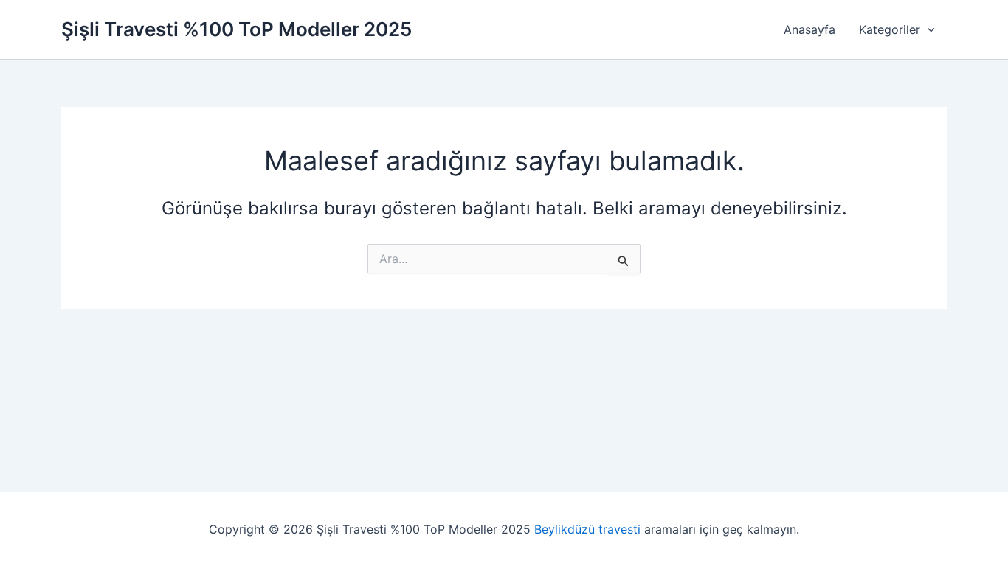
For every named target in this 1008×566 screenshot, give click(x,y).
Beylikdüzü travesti (587, 529)
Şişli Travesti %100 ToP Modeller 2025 (236, 29)
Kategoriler (889, 29)
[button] (927, 29)
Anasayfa (809, 29)
